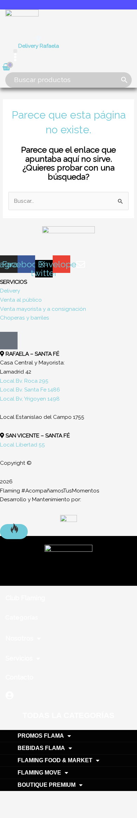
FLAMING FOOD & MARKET (55, 760)
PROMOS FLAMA (41, 736)
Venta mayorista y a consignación (43, 309)
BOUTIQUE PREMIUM (47, 785)
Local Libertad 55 (22, 444)
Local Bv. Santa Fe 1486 (30, 389)
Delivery (10, 290)
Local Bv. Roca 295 (24, 380)
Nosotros (19, 638)
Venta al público (21, 299)
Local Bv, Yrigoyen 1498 (30, 398)
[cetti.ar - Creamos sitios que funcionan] (68, 518)
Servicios (19, 658)
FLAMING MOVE (39, 773)
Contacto (19, 677)
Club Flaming (25, 598)
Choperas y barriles (24, 317)
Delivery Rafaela (38, 45)
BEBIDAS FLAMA (41, 748)
